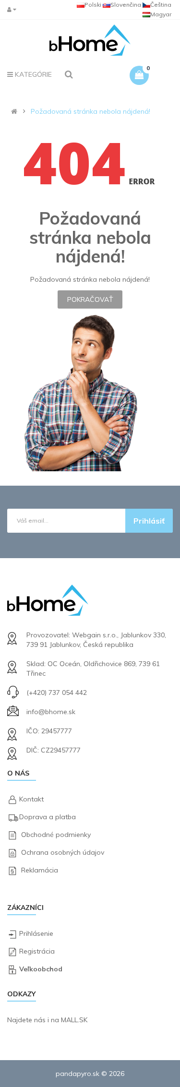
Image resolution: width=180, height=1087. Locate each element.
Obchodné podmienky (56, 834)
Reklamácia (39, 870)
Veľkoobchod (40, 969)
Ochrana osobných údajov (62, 852)
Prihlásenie (36, 933)
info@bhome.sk (50, 711)
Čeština (160, 4)
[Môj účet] (14, 9)
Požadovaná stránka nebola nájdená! (90, 111)
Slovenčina (125, 4)
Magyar (160, 14)
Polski (92, 4)
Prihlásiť (149, 521)
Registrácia (37, 951)
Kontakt (31, 799)
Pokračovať (90, 299)
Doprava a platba (47, 816)
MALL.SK (74, 1019)
